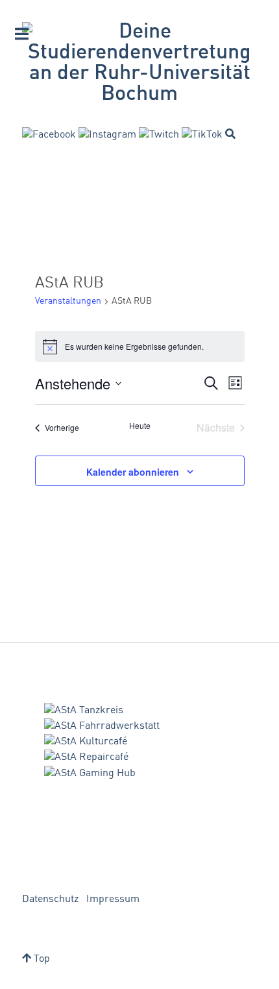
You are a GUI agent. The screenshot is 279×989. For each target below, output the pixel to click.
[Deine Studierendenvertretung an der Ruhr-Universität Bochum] (139, 63)
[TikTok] (202, 135)
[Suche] (230, 133)
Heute (140, 426)
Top (40, 959)
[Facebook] (49, 135)
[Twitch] (159, 135)
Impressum (113, 899)
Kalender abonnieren (132, 471)
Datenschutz (50, 899)
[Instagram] (107, 135)
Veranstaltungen (68, 301)
